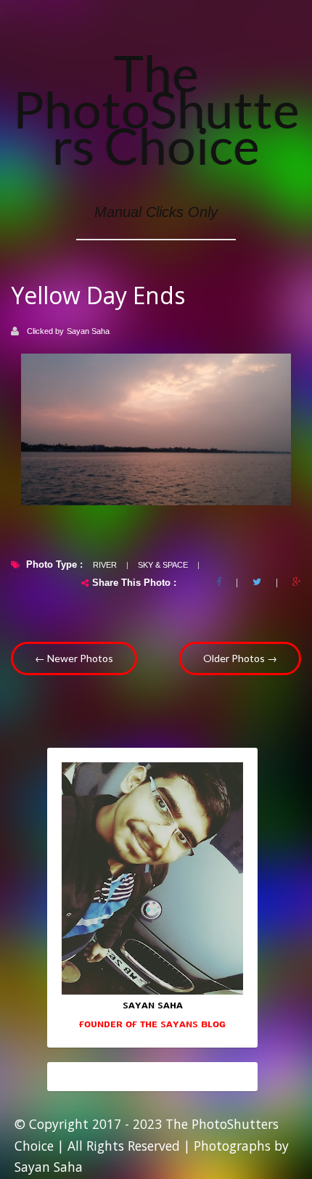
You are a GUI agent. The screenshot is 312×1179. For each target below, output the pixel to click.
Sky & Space (163, 564)
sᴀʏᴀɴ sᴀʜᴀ (153, 1004)
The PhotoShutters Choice (156, 109)
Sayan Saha (88, 331)
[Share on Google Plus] (296, 582)
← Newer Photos (74, 658)
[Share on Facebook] (218, 582)
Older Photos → (240, 658)
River (105, 564)
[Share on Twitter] (257, 582)
